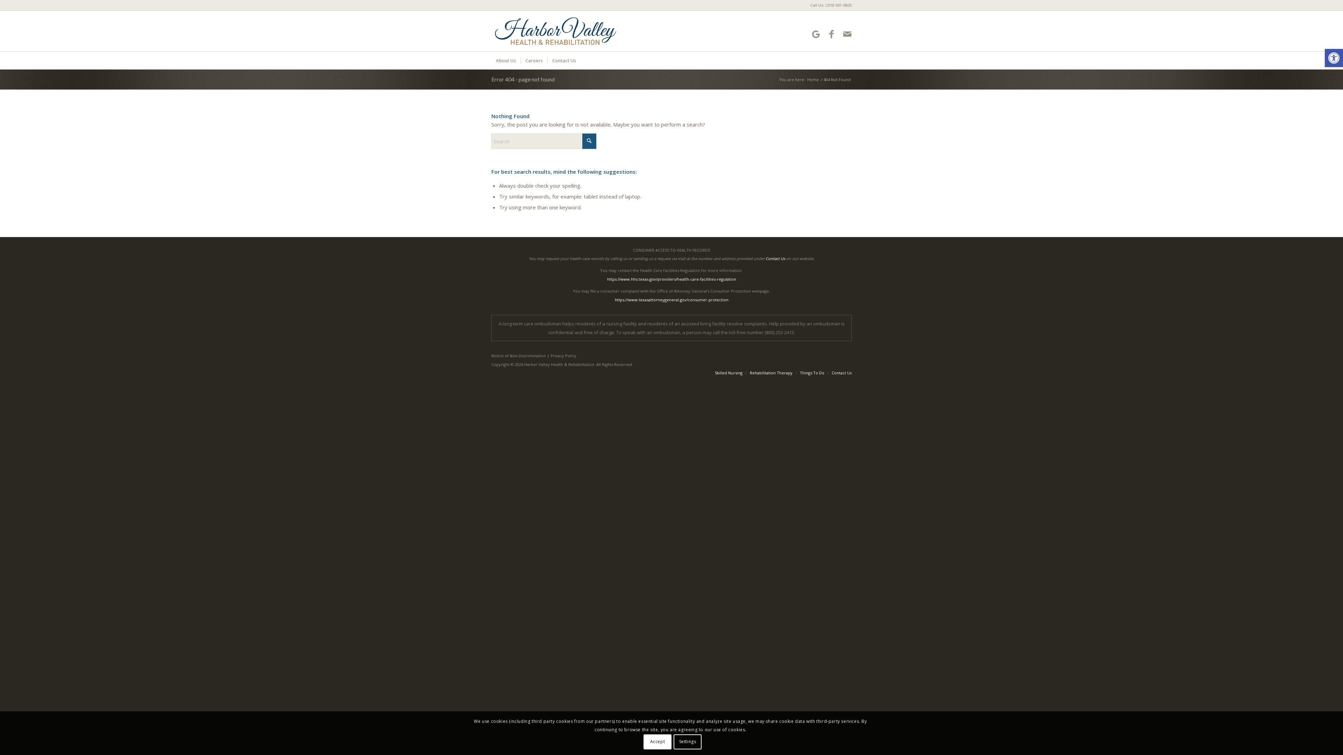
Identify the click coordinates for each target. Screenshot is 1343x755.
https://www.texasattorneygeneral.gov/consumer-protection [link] (672, 299)
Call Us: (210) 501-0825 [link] (831, 5)
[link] (1334, 58)
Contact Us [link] (775, 258)
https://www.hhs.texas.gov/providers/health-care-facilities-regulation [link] (671, 279)
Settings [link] (687, 742)
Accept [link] (657, 742)
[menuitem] (829, 5)
